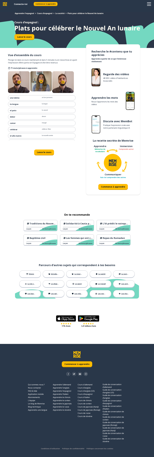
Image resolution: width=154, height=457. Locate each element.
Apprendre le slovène (62, 410)
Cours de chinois (85, 400)
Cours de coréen (85, 403)
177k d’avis (66, 326)
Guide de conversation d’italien (112, 407)
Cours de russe (84, 413)
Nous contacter (34, 388)
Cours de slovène (85, 416)
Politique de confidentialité (73, 449)
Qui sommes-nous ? (36, 384)
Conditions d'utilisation (50, 449)
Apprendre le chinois (61, 397)
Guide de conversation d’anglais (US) (112, 391)
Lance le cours (24, 37)
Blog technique (34, 407)
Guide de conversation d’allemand (112, 385)
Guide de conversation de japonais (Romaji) (113, 423)
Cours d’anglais (84, 388)
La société (60, 13)
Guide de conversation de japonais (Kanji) (113, 429)
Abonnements (34, 397)
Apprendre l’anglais (61, 388)
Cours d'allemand (85, 384)
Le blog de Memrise (36, 403)
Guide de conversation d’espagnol (112, 402)
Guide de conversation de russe (113, 434)
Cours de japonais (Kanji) (88, 407)
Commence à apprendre (113, 186)
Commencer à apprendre (46, 4)
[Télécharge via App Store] (66, 318)
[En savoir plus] (149, 4)
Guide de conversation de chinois (113, 412)
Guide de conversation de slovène (113, 440)
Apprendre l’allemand (62, 384)
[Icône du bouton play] (19, 82)
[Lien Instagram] (86, 374)
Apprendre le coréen (61, 400)
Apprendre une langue (37, 410)
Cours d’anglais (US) (86, 391)
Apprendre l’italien (60, 394)
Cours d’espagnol (44, 13)
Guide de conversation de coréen (113, 418)
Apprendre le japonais (62, 403)
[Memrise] (5, 4)
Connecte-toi (20, 4)
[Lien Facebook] (68, 374)
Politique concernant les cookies (100, 449)
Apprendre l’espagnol (24, 13)
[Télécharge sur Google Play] (88, 318)
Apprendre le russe (61, 407)
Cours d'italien (84, 397)
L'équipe (31, 400)
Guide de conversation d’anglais (112, 396)
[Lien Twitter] (74, 374)
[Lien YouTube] (80, 374)
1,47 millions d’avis (88, 326)
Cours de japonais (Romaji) (89, 410)
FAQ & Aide (32, 391)
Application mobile (36, 394)
